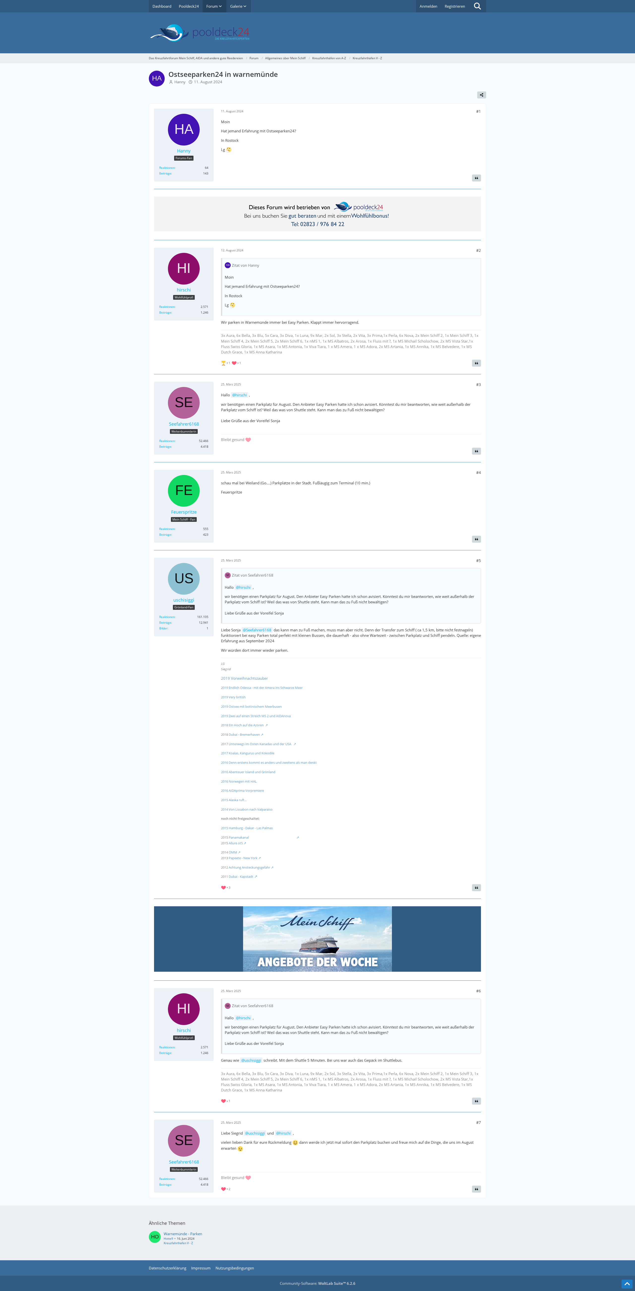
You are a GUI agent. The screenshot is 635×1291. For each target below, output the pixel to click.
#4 (478, 472)
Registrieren (455, 6)
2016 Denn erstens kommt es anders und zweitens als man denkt (269, 762)
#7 (478, 1122)
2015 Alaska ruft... (234, 800)
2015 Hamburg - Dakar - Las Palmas (247, 828)
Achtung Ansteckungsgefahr (249, 867)
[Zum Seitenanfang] (627, 1284)
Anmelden (428, 6)
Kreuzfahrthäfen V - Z (178, 1243)
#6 (478, 990)
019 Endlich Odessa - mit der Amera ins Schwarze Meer (263, 687)
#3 (478, 384)
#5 (478, 560)
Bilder (163, 628)
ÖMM (233, 852)
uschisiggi (253, 1060)
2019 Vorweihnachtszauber (244, 678)
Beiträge (165, 173)
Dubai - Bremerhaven (244, 734)
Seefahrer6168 (258, 629)
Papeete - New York (243, 858)
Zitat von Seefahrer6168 (252, 575)
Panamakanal (261, 837)
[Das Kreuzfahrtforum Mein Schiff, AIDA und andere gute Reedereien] (317, 33)
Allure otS (236, 843)
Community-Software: (317, 1283)
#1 (478, 111)
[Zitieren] (476, 178)
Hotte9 (168, 1238)
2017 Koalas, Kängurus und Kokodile (247, 753)
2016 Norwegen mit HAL (239, 781)
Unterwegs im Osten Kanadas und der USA (261, 744)
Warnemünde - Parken (183, 1233)
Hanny (180, 81)
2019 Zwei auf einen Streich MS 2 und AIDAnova (256, 716)
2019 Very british (233, 697)
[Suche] (477, 6)
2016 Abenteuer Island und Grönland (261, 772)
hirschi (241, 394)
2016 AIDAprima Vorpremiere (242, 790)
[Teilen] (481, 94)
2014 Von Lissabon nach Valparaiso (247, 809)
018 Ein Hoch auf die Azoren (243, 725)
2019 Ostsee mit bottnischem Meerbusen (251, 706)
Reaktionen (167, 168)
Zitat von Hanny (245, 265)
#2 (478, 250)
